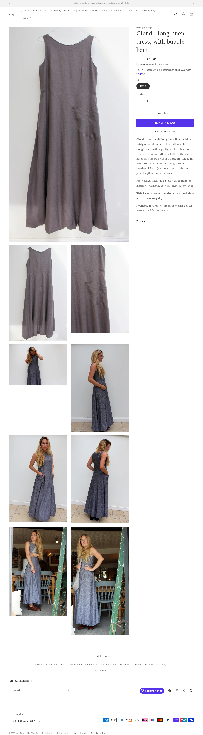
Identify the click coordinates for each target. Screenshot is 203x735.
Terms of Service (144, 664)
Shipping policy (98, 733)
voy (18, 733)
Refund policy (109, 664)
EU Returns (101, 670)
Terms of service (80, 733)
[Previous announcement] (9, 3)
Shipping (140, 64)
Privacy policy (63, 733)
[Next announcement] (193, 3)
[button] (118, 10)
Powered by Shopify (29, 733)
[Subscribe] (67, 690)
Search (39, 664)
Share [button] (143, 221)
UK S (143, 86)
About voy (52, 664)
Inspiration (76, 664)
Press (64, 664)
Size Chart (125, 664)
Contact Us (91, 664)
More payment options (165, 131)
